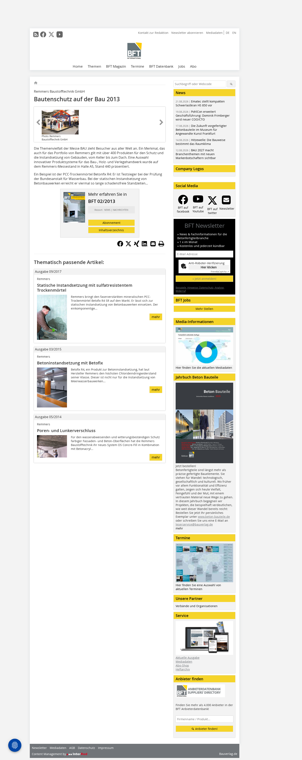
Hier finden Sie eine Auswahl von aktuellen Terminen (198, 587)
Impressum (106, 748)
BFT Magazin (116, 66)
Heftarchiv (183, 669)
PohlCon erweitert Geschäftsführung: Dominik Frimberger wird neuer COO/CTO (203, 115)
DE (227, 33)
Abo (193, 66)
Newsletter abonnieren (187, 33)
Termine (137, 66)
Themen (94, 66)
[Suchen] (231, 84)
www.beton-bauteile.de (214, 517)
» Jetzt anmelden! (204, 279)
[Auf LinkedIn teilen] (145, 245)
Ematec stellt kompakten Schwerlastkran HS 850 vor (200, 103)
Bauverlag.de (228, 754)
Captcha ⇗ (220, 271)
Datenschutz (86, 748)
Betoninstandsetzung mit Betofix (70, 363)
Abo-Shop (182, 665)
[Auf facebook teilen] (120, 245)
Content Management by (49, 754)
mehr (156, 317)
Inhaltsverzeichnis (111, 230)
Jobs (181, 66)
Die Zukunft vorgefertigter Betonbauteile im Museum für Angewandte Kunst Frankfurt (201, 129)
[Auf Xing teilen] (137, 245)
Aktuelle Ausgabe (187, 658)
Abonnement (111, 223)
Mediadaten (214, 33)
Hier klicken (209, 267)
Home (78, 66)
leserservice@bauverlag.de (194, 524)
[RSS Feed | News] (36, 34)
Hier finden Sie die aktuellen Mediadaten (204, 368)
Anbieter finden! (206, 729)
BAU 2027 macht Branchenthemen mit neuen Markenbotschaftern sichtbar (196, 154)
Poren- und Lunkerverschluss (66, 430)
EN (234, 33)
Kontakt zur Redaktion (153, 33)
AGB (72, 748)
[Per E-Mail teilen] (153, 244)
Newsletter (39, 748)
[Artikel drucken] (161, 244)
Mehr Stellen (204, 309)
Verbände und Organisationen (197, 606)
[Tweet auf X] (128, 245)
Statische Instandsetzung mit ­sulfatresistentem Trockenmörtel (84, 287)
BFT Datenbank (161, 66)
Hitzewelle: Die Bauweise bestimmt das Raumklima (200, 142)
